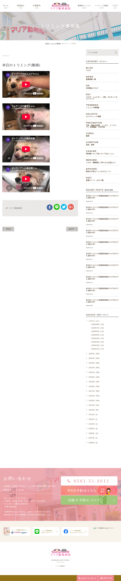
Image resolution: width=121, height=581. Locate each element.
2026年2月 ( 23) (97, 345)
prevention (101, 125)
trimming (10, 51)
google (71, 207)
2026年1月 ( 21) (97, 349)
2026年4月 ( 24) (97, 338)
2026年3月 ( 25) (97, 342)
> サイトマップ (60, 562)
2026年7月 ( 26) (97, 328)
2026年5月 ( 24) (97, 335)
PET (101, 96)
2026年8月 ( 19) (97, 324)
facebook (50, 207)
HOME (47, 43)
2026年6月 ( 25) (97, 331)
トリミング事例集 (55, 43)
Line (57, 207)
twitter (64, 207)
